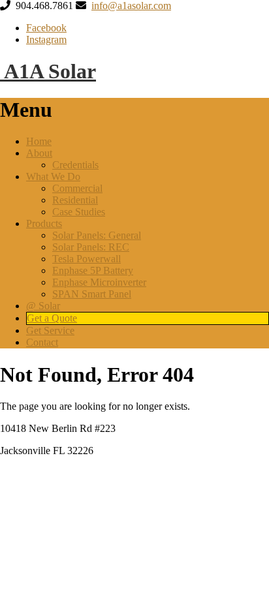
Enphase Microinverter (99, 282)
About (39, 153)
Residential (75, 200)
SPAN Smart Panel (91, 293)
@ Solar (43, 305)
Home (39, 141)
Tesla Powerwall (86, 258)
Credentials (75, 164)
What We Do (53, 176)
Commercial (77, 188)
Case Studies (78, 211)
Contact (42, 342)
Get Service (50, 330)
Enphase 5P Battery (92, 270)
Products (44, 223)
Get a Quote (52, 318)
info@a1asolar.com (131, 5)
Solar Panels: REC (90, 247)
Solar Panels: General (96, 235)
